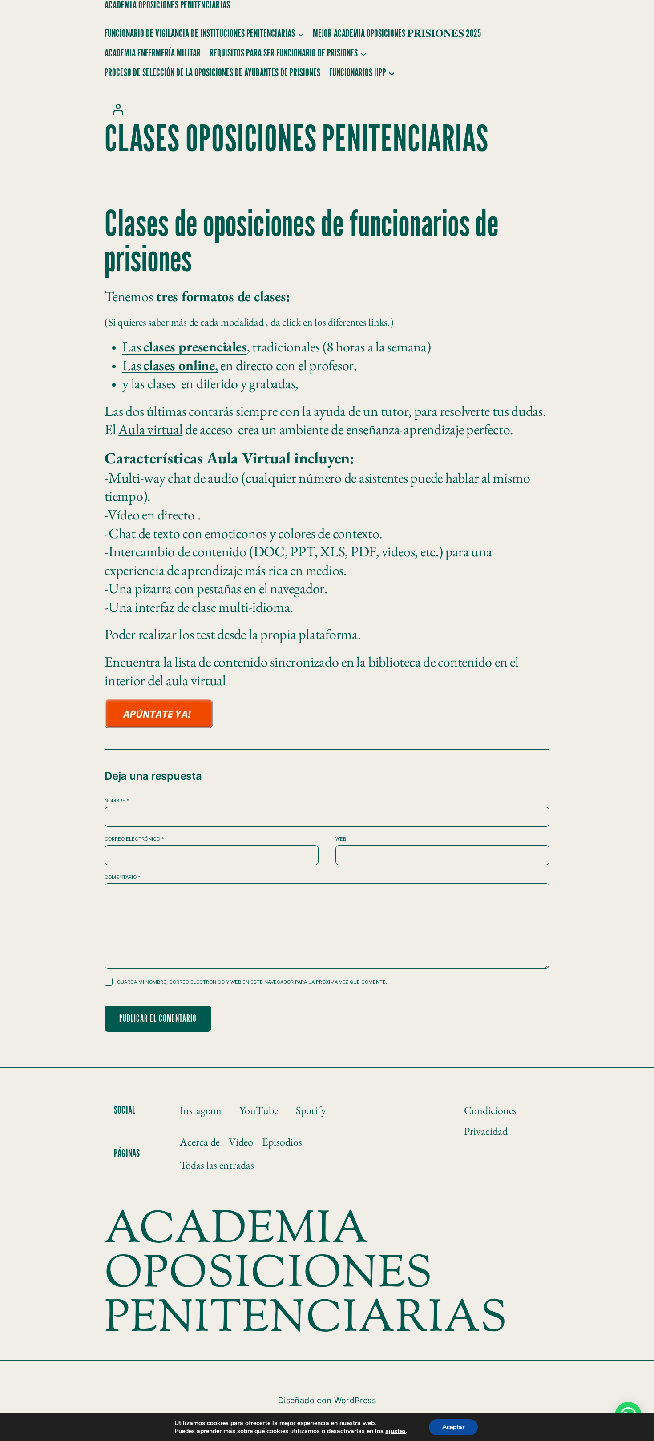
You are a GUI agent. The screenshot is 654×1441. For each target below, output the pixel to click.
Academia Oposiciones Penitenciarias (167, 5)
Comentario (123, 877)
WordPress (355, 1400)
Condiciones (490, 1110)
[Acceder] (118, 109)
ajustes (395, 1431)
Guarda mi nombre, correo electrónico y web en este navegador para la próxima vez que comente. (252, 982)
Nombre (117, 801)
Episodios (282, 1142)
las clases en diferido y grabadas (213, 383)
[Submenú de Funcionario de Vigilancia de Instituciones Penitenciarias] (301, 34)
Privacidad (486, 1131)
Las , (170, 365)
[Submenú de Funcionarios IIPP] (391, 73)
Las (184, 346)
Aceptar (453, 1427)
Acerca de (200, 1142)
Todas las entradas (217, 1165)
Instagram (201, 1110)
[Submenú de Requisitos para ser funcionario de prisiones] (363, 53)
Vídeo (241, 1142)
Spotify (311, 1110)
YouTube (258, 1110)
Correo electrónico (134, 839)
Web (340, 839)
